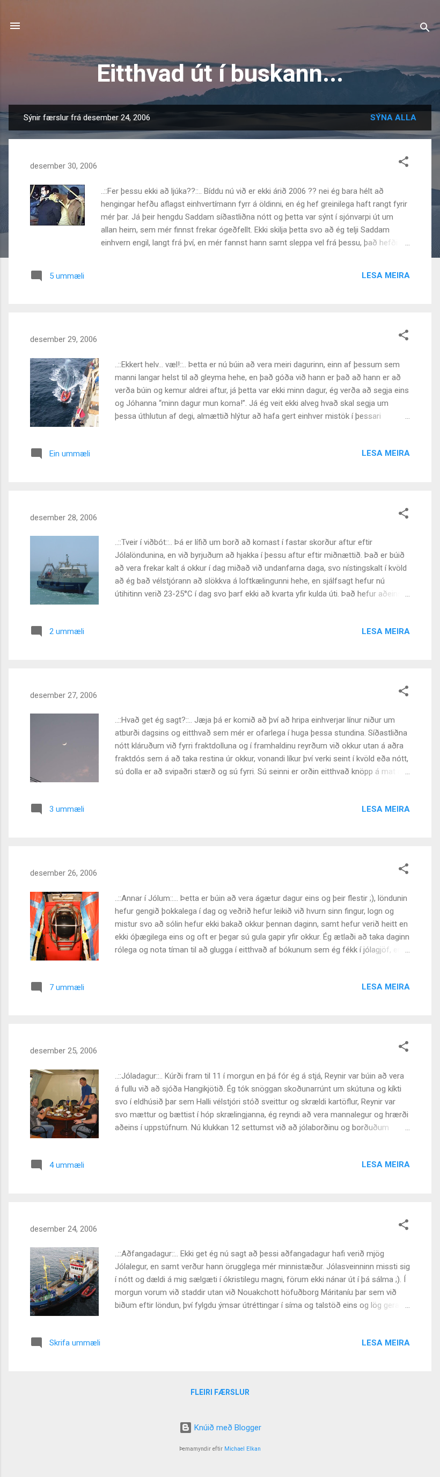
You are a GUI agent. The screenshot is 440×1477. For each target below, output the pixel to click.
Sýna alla (393, 117)
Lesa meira (386, 275)
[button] (403, 163)
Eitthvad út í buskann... (220, 73)
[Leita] (425, 29)
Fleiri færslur (220, 1392)
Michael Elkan (242, 1448)
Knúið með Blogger (226, 1427)
